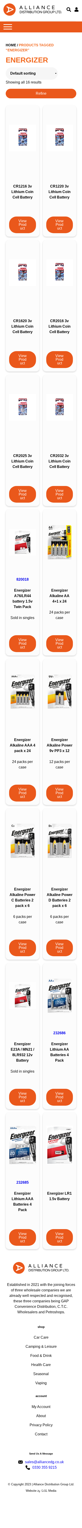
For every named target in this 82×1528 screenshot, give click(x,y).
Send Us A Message (41, 1453)
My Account (41, 1407)
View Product (22, 224)
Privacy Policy (41, 1425)
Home (11, 45)
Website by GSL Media (41, 1490)
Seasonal (41, 1374)
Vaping (41, 1383)
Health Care (41, 1365)
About (41, 1416)
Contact (41, 1434)
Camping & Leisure (41, 1346)
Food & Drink (41, 1356)
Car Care (41, 1337)
